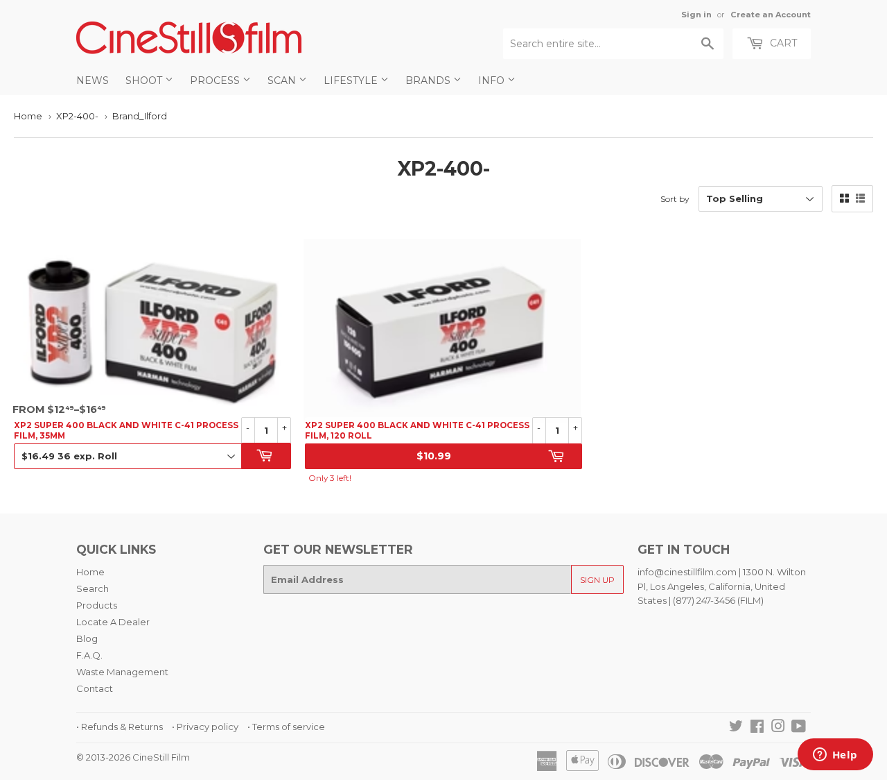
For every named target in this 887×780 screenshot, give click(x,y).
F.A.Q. (89, 655)
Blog (87, 638)
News (92, 80)
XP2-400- (77, 115)
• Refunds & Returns (119, 726)
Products (96, 605)
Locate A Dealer (113, 621)
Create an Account (770, 14)
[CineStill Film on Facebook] (757, 728)
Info (492, 80)
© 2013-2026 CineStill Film (133, 757)
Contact (94, 688)
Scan (283, 80)
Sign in (696, 14)
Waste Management (122, 671)
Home (28, 115)
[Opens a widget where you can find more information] (835, 755)
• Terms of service (286, 726)
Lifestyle (352, 80)
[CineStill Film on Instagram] (778, 728)
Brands (429, 80)
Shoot (145, 80)
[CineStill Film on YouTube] (798, 728)
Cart (782, 43)
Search (92, 588)
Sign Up (597, 580)
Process (216, 80)
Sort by (675, 199)
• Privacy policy (205, 726)
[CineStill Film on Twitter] (736, 728)
